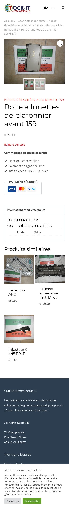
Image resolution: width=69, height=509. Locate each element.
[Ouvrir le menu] (53, 8)
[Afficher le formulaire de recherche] (61, 7)
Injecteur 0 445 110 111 (17, 351)
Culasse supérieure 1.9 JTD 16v (48, 293)
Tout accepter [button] (32, 501)
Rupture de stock (19, 309)
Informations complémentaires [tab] (26, 210)
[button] (60, 43)
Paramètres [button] (13, 501)
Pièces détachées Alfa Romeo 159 (34, 100)
